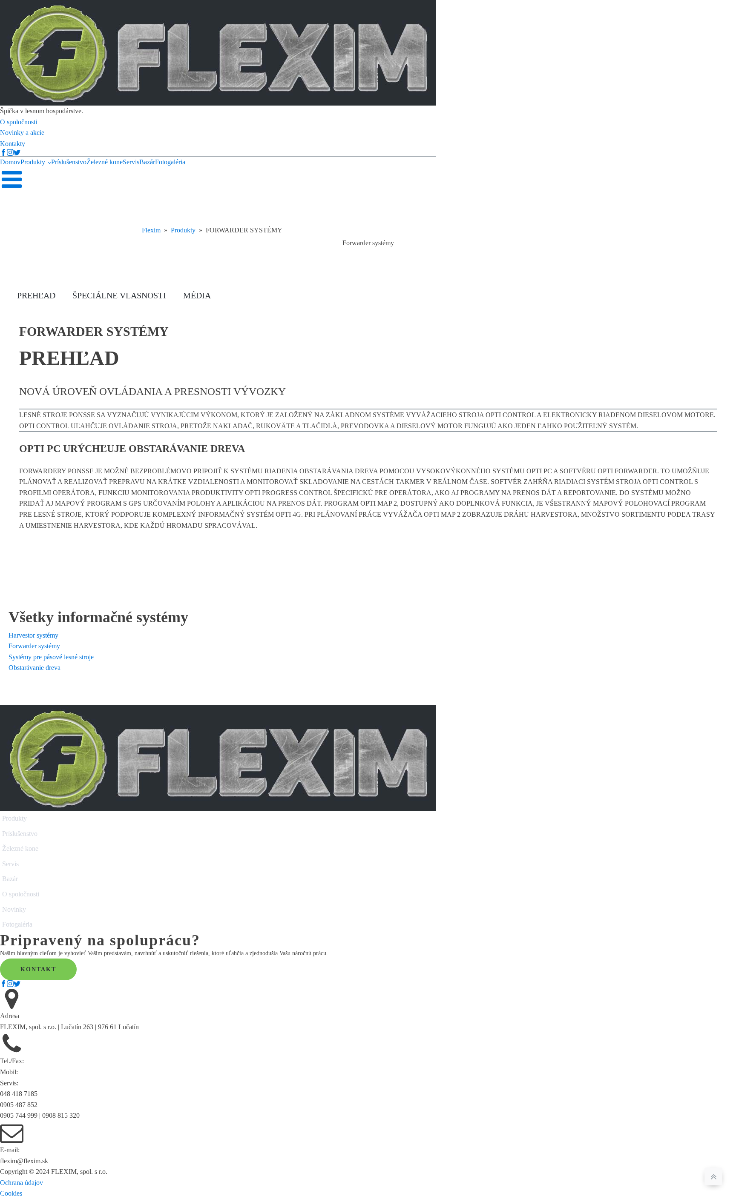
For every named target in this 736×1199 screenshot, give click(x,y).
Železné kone (104, 162)
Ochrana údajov (21, 1182)
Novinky (14, 909)
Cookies (11, 1193)
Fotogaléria (170, 162)
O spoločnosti (20, 894)
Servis (131, 162)
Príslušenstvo (68, 162)
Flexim (151, 230)
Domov (10, 162)
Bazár (147, 162)
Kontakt (38, 969)
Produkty (32, 162)
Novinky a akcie (22, 132)
